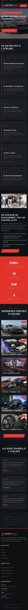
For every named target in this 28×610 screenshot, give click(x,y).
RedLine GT (7, 607)
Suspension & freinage (6, 573)
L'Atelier (3, 549)
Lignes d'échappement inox (7, 570)
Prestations (3, 552)
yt (21, 2)
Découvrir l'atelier (10, 250)
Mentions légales (14, 607)
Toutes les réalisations (14, 435)
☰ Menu (23, 5)
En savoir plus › (8, 72)
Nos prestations (9, 30)
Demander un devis (10, 34)
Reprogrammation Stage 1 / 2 (7, 567)
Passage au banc (4, 576)
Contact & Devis (4, 558)
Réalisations (3, 555)
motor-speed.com (11, 604)
